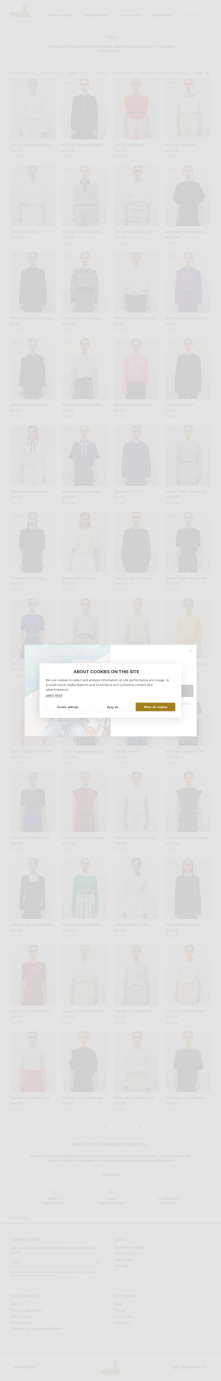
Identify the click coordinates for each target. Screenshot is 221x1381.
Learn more (54, 695)
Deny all (112, 707)
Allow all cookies (155, 706)
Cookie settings (67, 706)
